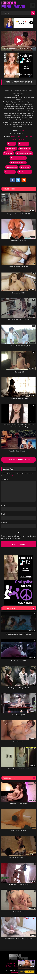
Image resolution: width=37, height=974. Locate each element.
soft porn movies (26, 172)
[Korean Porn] (15, 5)
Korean (12, 144)
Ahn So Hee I (16, 137)
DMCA (8, 966)
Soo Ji (23, 139)
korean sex (25, 167)
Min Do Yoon (15, 139)
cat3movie (9, 153)
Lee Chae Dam (27, 137)
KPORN (21, 130)
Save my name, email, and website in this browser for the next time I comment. (18, 537)
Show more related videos (18, 460)
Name (3, 505)
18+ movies (24, 144)
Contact (17, 966)
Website (4, 522)
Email (3, 514)
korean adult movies (19, 162)
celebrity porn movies (25, 153)
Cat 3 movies (25, 148)
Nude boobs (11, 172)
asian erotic (11, 148)
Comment (4, 479)
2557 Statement (11, 963)
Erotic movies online (19, 158)
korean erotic (12, 167)
